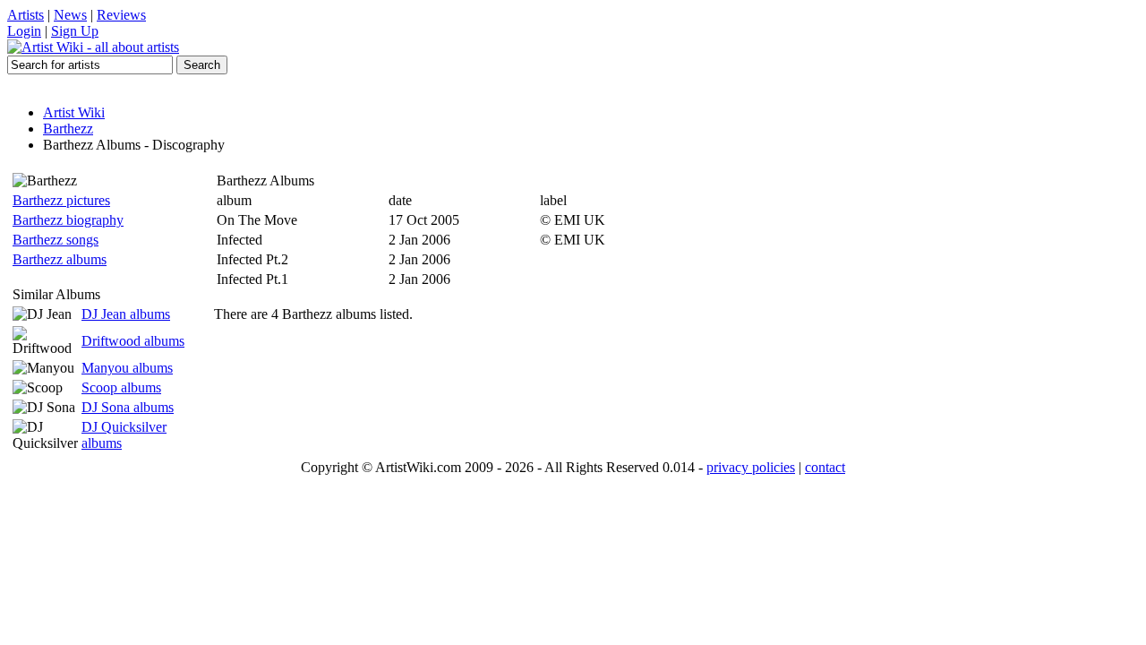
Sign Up (74, 31)
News (70, 14)
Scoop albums (121, 387)
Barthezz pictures (61, 200)
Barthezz (68, 128)
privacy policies (750, 467)
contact (825, 467)
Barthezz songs (55, 239)
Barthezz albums (60, 259)
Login (24, 31)
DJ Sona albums (127, 407)
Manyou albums (127, 367)
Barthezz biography (68, 220)
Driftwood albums (132, 340)
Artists (25, 14)
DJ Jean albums (125, 314)
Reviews (121, 14)
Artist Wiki (74, 112)
